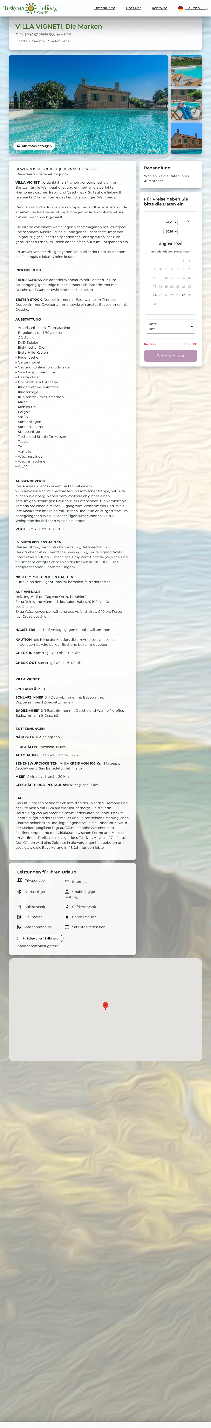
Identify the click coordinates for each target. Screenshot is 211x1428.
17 (154, 286)
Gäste (152, 324)
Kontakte (159, 8)
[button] (170, 327)
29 (183, 295)
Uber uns (133, 8)
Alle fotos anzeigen (37, 146)
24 (155, 295)
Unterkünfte (104, 8)
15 (183, 278)
